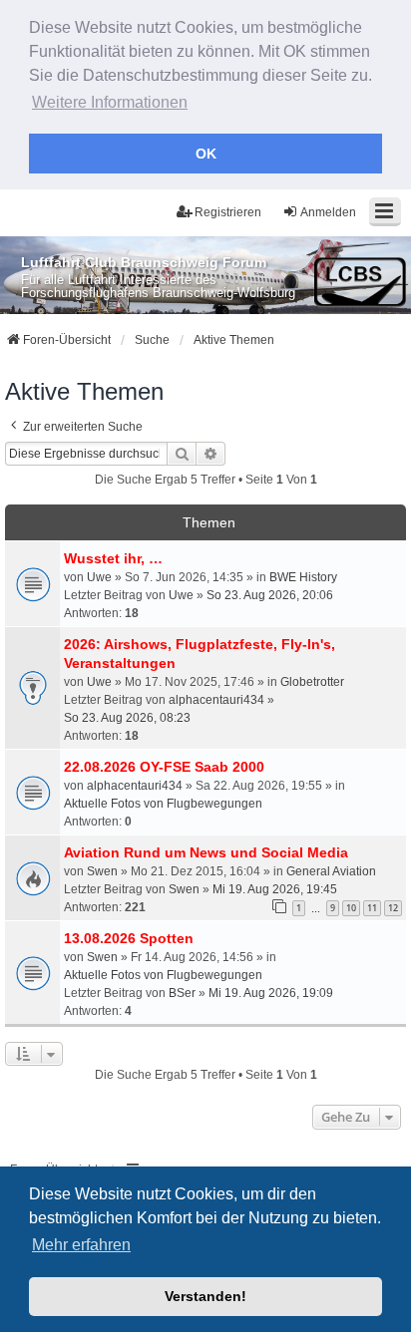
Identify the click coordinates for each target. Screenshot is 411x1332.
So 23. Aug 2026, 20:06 (269, 595)
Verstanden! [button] (205, 1296)
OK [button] (206, 154)
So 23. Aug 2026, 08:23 (127, 718)
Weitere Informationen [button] (110, 102)
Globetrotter (312, 682)
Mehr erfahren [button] (81, 1244)
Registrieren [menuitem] (228, 212)
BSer (182, 993)
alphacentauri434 (216, 700)
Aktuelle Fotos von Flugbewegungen (163, 804)
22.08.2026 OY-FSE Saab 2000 (164, 767)
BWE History (303, 577)
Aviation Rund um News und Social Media (206, 852)
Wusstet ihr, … (113, 558)
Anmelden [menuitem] (328, 212)
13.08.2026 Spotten (129, 938)
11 (372, 907)
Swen (102, 871)
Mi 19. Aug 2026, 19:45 (274, 889)
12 (393, 907)
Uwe (99, 577)
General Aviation (331, 871)
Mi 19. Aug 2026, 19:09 (270, 993)
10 (351, 907)
